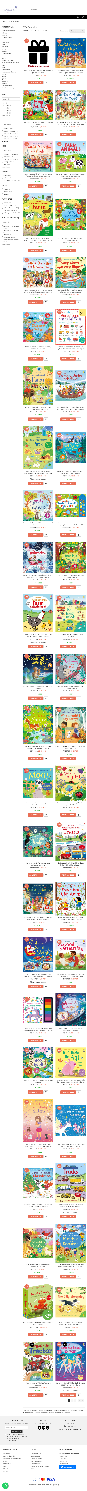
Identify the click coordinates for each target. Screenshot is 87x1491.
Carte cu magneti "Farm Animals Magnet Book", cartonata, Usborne (70, 175)
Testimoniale (7, 1464)
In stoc (6, 203)
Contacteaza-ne (69, 1467)
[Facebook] (39, 1428)
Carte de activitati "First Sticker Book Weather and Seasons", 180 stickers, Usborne (71, 1266)
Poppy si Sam (6, 70)
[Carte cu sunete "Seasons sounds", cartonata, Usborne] (38, 1243)
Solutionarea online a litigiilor (40, 1466)
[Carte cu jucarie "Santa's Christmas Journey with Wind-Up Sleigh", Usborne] (38, 954)
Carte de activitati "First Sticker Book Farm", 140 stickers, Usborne (38, 408)
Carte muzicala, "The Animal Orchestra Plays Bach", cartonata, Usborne (38, 919)
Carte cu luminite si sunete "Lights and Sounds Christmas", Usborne (38, 1206)
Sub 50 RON (7, 129)
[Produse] (3, 17)
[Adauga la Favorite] (46, 82)
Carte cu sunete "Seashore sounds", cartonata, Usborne (38, 348)
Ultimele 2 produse (9, 208)
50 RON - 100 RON (9, 131)
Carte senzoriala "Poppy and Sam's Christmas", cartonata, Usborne (70, 919)
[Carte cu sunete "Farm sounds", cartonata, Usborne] (38, 105)
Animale (4, 33)
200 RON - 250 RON (10, 139)
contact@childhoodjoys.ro (71, 1429)
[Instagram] (47, 1428)
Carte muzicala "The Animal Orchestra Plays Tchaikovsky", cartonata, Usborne (38, 291)
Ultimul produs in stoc (10, 213)
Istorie (4, 58)
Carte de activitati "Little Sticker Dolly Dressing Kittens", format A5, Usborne (38, 1145)
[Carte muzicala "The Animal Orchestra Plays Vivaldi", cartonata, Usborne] (38, 156)
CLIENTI (34, 1449)
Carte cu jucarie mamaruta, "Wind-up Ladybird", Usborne (70, 804)
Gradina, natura (6, 54)
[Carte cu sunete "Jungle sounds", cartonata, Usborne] (38, 841)
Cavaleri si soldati (7, 37)
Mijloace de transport (8, 60)
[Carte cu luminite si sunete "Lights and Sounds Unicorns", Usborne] (70, 1120)
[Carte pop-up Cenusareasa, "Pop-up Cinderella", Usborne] (70, 1009)
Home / (6, 22)
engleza (6, 192)
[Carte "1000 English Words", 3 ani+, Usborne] (70, 613)
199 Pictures (7, 157)
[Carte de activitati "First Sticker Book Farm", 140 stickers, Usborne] (38, 385)
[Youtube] (43, 1428)
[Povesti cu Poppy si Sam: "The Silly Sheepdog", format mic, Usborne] (70, 1302)
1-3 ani (6, 108)
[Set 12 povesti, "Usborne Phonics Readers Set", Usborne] (38, 1302)
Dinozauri (5, 47)
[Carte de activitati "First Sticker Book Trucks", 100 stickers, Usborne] (70, 1183)
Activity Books (8, 162)
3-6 (4, 103)
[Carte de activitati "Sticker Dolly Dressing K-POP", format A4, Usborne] (70, 1361)
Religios (4, 74)
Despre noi (6, 1454)
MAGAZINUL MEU (10, 1449)
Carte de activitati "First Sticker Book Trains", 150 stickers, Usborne (70, 864)
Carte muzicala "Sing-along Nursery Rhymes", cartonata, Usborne (70, 291)
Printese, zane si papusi (9, 72)
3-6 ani (6, 110)
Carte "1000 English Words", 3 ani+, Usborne (70, 636)
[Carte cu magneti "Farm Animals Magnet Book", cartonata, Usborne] (70, 156)
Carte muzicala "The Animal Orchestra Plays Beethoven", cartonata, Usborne (70, 408)
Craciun (4, 44)
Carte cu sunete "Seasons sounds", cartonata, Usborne (38, 1266)
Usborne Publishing (10, 180)
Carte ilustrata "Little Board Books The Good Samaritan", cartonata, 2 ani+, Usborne (70, 975)
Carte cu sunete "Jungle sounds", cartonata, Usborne (38, 864)
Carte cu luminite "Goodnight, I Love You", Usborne (38, 687)
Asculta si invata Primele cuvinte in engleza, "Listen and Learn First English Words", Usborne (71, 348)
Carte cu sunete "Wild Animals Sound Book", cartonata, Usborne (70, 472)
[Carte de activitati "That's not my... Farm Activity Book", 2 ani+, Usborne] (38, 613)
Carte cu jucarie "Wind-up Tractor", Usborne (38, 1384)
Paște (3, 67)
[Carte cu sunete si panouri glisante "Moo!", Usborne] (38, 783)
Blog (4, 1466)
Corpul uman (6, 42)
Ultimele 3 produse (9, 210)
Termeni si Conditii (9, 1456)
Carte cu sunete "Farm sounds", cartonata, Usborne (38, 123)
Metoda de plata (36, 1461)
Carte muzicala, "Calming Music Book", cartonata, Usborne (70, 687)
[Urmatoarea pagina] (82, 1400)
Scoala (4, 76)
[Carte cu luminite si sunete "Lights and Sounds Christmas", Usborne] (38, 1183)
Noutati (5, 1469)
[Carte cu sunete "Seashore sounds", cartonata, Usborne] (38, 327)
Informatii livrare (36, 1459)
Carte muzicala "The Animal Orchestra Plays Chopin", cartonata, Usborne (70, 72)
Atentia (6, 235)
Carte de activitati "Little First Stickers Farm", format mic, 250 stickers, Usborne (38, 239)
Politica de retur (36, 1464)
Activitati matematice (8, 31)
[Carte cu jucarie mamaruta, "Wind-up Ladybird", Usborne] (70, 783)
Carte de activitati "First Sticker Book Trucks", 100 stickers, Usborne (70, 1206)
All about (6, 164)
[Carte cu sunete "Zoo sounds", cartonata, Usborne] (38, 1062)
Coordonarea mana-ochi (11, 240)
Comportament (6, 40)
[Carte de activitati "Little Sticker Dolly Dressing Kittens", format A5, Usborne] (38, 1120)
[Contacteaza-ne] (77, 17)
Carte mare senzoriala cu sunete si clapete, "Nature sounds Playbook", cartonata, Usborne (70, 524)
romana (6, 194)
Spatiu (4, 79)
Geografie (5, 51)
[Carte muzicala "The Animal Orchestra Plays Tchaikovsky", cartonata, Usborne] (38, 272)
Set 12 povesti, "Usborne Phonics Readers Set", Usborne (38, 1324)
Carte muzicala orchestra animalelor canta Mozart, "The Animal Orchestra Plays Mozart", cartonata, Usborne (71, 123)
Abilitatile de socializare (11, 230)
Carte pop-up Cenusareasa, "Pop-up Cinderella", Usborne (70, 1029)
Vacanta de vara (7, 86)
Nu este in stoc (8, 205)
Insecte (4, 56)
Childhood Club (36, 1454)
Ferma (4, 49)
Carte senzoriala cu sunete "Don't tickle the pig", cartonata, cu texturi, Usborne (71, 1081)
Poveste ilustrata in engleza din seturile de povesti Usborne (38, 72)
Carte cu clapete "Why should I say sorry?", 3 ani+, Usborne (70, 747)
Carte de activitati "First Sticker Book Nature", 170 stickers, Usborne (38, 747)
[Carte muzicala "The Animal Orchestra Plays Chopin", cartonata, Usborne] (70, 53)
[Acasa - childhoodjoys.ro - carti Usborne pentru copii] (12, 9)
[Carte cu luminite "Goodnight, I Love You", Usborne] (38, 669)
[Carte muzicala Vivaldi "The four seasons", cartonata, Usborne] (38, 505)
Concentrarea (8, 237)
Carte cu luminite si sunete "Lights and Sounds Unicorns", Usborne (71, 1145)
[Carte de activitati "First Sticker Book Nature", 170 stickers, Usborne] (38, 724)
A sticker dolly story (10, 159)
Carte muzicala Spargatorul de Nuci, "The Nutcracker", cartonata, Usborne (38, 576)
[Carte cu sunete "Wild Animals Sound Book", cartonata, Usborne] (70, 447)
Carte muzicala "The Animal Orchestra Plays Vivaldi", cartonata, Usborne (38, 175)
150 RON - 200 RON (10, 136)
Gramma (6, 175)
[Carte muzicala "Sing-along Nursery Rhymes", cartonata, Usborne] (70, 272)
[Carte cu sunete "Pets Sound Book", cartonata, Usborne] (70, 214)
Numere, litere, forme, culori (10, 63)
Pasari (3, 65)
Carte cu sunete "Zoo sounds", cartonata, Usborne (38, 1081)
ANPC (33, 1469)
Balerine (4, 35)
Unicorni (4, 83)
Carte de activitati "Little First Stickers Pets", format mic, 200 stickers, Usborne (38, 472)
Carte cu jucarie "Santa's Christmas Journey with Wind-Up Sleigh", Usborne (38, 975)
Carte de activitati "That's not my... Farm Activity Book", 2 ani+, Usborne (38, 636)
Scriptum (6, 178)
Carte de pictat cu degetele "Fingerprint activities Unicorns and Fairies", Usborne (38, 1029)
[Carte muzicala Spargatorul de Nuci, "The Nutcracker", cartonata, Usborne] (38, 557)
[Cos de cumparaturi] (83, 17)
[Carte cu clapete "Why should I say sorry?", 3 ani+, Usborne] (70, 725)
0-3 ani (6, 105)
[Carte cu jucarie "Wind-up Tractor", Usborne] (38, 1361)
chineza (6, 189)
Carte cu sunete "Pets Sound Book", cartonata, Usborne (70, 239)
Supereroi (5, 81)
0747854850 (71, 1426)
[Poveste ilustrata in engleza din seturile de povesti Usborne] (38, 53)
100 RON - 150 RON (10, 134)
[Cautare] (83, 9)
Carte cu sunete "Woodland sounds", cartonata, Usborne (71, 576)
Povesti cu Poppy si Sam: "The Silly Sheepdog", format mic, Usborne (70, 1324)
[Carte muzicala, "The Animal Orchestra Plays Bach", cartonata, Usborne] (38, 899)
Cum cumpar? (35, 1456)
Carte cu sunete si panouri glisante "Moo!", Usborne (38, 804)
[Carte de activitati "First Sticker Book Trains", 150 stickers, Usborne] (70, 841)
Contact (5, 1461)
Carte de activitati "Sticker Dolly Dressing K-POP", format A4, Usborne (70, 1384)
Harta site (6, 1471)
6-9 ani (6, 113)
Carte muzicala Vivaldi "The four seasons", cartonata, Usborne (38, 524)
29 (79, 1401)
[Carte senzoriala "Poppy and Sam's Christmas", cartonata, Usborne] (70, 899)
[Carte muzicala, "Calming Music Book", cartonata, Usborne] (70, 669)
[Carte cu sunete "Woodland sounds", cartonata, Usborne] (70, 557)
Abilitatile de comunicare (11, 226)
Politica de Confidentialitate (13, 1439)
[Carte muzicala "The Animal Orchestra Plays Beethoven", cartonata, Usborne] (70, 385)
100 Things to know (10, 154)
